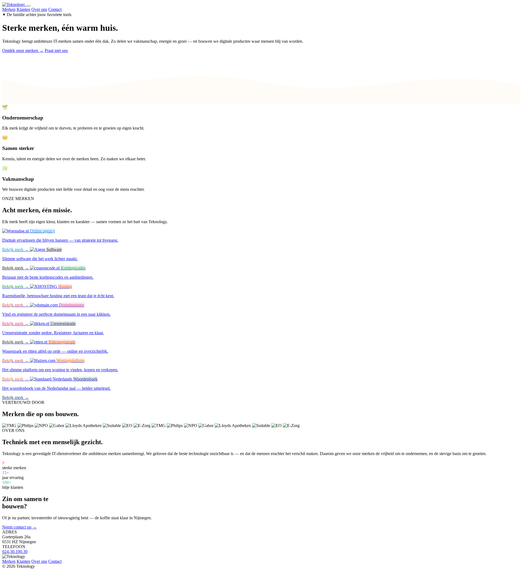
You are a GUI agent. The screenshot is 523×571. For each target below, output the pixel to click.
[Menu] (28, 6)
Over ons (39, 9)
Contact (55, 9)
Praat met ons (56, 50)
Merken (9, 9)
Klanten (23, 9)
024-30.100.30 (15, 551)
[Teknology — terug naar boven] (14, 4)
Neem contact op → (19, 527)
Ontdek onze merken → (23, 50)
